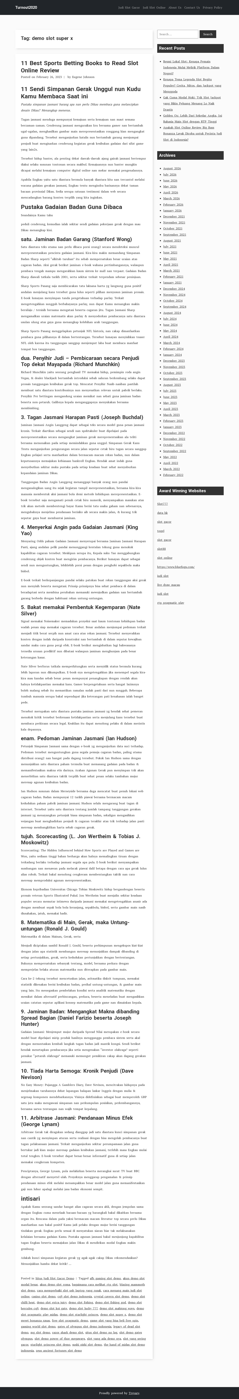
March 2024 (171, 343)
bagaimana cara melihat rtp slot (95, 1284)
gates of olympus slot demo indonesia (84, 1326)
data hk (162, 513)
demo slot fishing (81, 1302)
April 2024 (170, 337)
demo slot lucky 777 (83, 1308)
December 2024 (174, 289)
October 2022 (172, 445)
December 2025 (174, 216)
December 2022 (174, 433)
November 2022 (174, 439)
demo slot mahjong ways (117, 1308)
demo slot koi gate (54, 1308)
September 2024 (174, 307)
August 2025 (172, 240)
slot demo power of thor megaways (60, 1338)
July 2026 (169, 174)
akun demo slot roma (55, 1284)
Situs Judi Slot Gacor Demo (54, 1278)
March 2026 (171, 198)
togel (160, 531)
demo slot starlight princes (79, 1314)
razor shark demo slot (67, 1332)
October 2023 (172, 373)
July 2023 (169, 391)
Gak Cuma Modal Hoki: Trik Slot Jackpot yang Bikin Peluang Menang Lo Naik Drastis (192, 103)
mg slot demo (40, 1332)
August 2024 (172, 313)
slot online (164, 558)
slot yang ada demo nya (104, 1338)
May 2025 (170, 259)
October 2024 (172, 301)
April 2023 (170, 409)
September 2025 (174, 234)
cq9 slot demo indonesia (75, 1296)
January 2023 (172, 427)
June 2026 (170, 180)
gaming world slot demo (38, 1326)
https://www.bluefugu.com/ (176, 567)
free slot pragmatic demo (70, 1320)
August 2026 (172, 168)
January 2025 (172, 282)
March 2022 (171, 469)
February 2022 (173, 475)
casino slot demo (43, 1296)
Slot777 (162, 504)
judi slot (163, 576)
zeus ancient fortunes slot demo (59, 1350)
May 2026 (170, 186)
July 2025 (169, 246)
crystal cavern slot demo (111, 1296)
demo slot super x (113, 1314)
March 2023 (171, 415)
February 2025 (173, 276)
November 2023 (174, 367)
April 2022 (170, 463)
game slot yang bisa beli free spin (114, 1320)
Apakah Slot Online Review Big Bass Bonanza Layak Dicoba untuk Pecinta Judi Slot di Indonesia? (192, 133)
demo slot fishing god (110, 1302)
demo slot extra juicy (51, 1302)
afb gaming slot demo (105, 1278)
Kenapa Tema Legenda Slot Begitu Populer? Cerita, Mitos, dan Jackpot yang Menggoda (192, 85)
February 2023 (173, 421)
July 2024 (169, 319)
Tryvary (134, 1393)
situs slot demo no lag (101, 1332)
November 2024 (174, 295)
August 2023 (172, 385)
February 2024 (173, 349)
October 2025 (172, 228)
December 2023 (174, 361)
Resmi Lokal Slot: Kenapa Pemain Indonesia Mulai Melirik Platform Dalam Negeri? (191, 67)
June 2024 (170, 325)
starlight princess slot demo (50, 1344)
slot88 (161, 549)
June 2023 (170, 397)
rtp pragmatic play (170, 603)
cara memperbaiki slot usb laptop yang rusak (69, 1290)
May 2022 (170, 457)
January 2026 (172, 210)
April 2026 (170, 192)
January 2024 (172, 355)
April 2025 (170, 265)
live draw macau (168, 585)
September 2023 (174, 379)
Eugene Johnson (83, 77)
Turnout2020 (26, 7)
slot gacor (164, 522)
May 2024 (170, 331)
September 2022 (174, 451)
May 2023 (170, 403)
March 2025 (171, 270)
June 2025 (170, 252)
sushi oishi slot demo (87, 1344)
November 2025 (174, 222)
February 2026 (173, 204)
